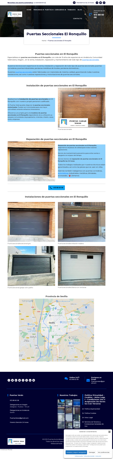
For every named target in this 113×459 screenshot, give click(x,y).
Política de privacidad (89, 456)
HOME (29, 12)
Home (44, 40)
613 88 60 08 (99, 18)
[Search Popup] (85, 17)
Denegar (92, 452)
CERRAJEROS (60, 12)
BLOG (80, 12)
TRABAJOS (71, 12)
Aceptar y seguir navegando (76, 452)
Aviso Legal (98, 456)
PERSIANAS (38, 12)
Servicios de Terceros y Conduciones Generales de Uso (94, 424)
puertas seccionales (90, 60)
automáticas (63, 173)
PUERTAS (48, 12)
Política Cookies (79, 456)
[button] (109, 432)
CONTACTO (77, 21)
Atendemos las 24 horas (85, 4)
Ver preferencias (103, 452)
